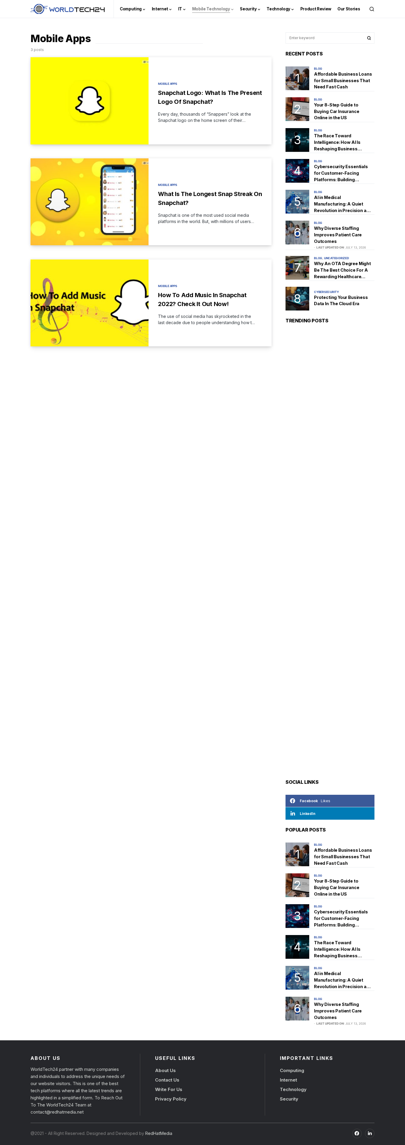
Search (369, 38)
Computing (292, 1070)
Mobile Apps (167, 83)
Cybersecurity (326, 292)
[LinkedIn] (369, 1133)
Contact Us (167, 1080)
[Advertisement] (330, 553)
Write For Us (168, 1089)
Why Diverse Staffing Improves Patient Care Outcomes (338, 234)
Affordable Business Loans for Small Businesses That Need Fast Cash (343, 80)
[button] (371, 9)
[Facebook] (357, 1133)
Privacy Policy (170, 1099)
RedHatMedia (158, 1133)
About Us (165, 1070)
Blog (318, 68)
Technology (293, 1089)
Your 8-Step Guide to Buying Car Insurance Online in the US (336, 111)
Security (289, 1099)
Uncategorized (336, 258)
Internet (288, 1080)
